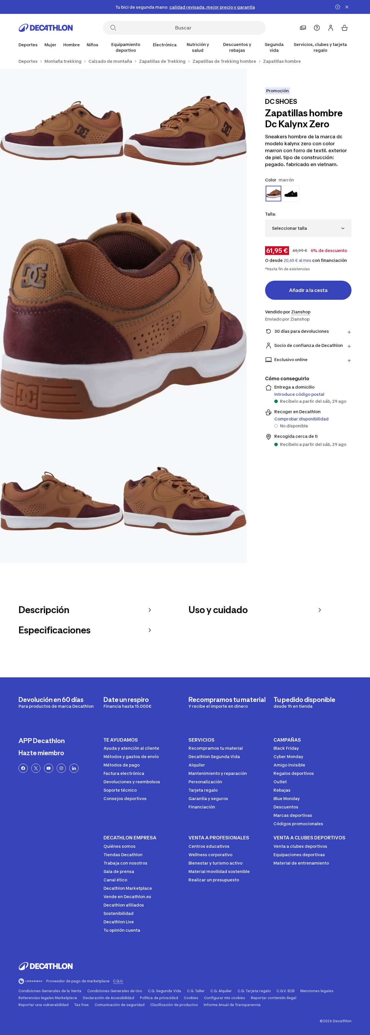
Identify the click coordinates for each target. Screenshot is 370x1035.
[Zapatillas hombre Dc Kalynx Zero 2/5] (61, 130)
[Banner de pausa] (337, 7)
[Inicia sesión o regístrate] (331, 28)
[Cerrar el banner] (347, 7)
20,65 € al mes (297, 260)
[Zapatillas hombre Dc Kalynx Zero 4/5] (61, 501)
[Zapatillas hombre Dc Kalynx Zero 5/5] (185, 501)
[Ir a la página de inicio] (45, 28)
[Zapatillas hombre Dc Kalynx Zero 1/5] (185, 130)
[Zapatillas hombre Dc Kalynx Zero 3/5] (123, 315)
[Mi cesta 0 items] (345, 28)
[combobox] (308, 228)
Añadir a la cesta (308, 290)
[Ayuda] (317, 28)
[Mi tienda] (303, 28)
